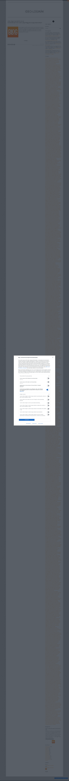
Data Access (34, 423)
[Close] (53, 358)
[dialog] (34, 391)
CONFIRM (27, 419)
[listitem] (34, 376)
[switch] (47, 378)
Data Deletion (28, 423)
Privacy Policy (40, 423)
